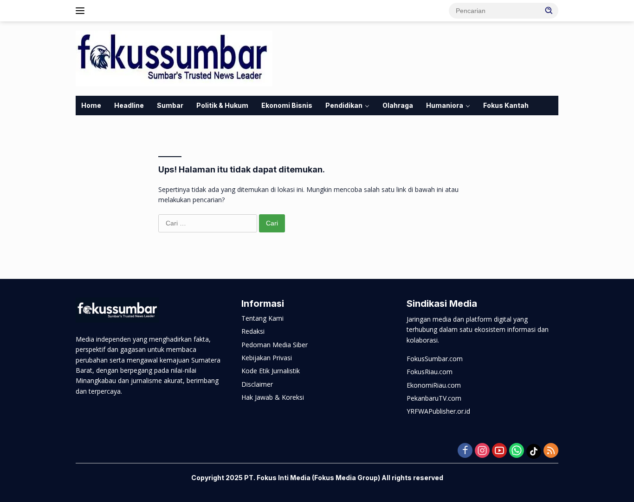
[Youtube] (499, 451)
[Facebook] (465, 451)
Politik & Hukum (222, 105)
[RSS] (550, 451)
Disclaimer (257, 384)
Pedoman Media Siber (274, 344)
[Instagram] (482, 451)
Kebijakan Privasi (266, 357)
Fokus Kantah (506, 105)
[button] (549, 10)
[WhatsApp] (516, 451)
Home (91, 105)
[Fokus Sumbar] (174, 57)
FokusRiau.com (430, 371)
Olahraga (397, 105)
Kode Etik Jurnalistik (270, 370)
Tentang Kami (262, 318)
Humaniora (444, 105)
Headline (129, 105)
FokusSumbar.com (435, 358)
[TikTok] (533, 451)
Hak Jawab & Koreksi (272, 397)
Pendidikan (343, 105)
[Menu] (82, 11)
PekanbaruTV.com (434, 398)
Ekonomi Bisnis (286, 105)
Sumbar (170, 105)
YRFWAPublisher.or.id (438, 411)
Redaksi (253, 331)
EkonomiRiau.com (434, 385)
